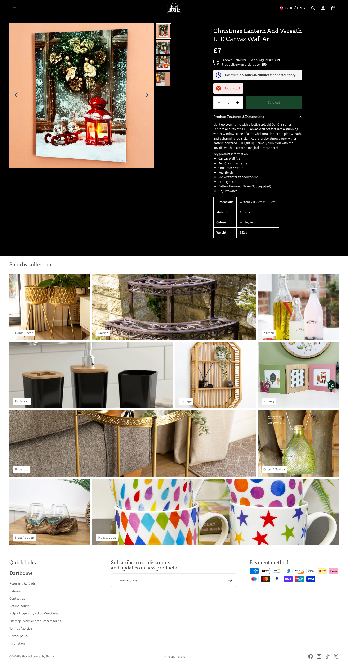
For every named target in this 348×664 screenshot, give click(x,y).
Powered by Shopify (42, 656)
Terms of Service (20, 628)
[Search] (313, 8)
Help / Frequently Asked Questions (33, 613)
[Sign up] (230, 580)
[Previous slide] (14, 95)
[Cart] (333, 8)
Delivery (15, 591)
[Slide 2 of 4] (163, 47)
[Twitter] (336, 656)
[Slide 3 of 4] (163, 63)
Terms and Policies (174, 656)
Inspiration (17, 643)
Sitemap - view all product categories (35, 621)
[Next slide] (148, 95)
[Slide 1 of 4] (163, 31)
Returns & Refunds (22, 583)
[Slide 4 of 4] (163, 79)
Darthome (24, 656)
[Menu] (14, 8)
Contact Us (17, 598)
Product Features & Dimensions (238, 117)
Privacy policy (18, 636)
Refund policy (19, 606)
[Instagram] (319, 656)
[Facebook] (310, 656)
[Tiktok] (327, 656)
